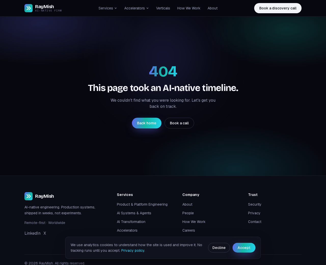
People (188, 213)
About (213, 8)
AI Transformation (131, 221)
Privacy (254, 213)
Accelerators (134, 8)
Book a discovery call (277, 8)
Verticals (163, 8)
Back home (146, 123)
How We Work (188, 8)
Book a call (179, 123)
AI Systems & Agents (134, 213)
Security (255, 204)
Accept (244, 247)
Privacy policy (132, 250)
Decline (219, 247)
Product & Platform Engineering (142, 204)
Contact (254, 221)
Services (106, 8)
